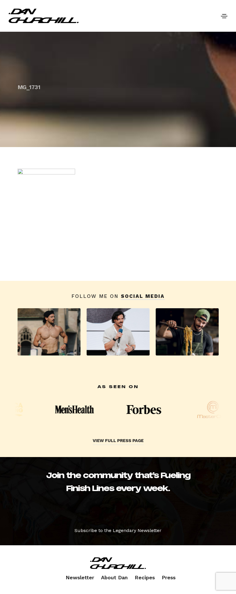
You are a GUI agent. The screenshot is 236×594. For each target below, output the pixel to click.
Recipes (145, 577)
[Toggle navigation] (224, 16)
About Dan (114, 577)
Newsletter (80, 577)
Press (169, 577)
